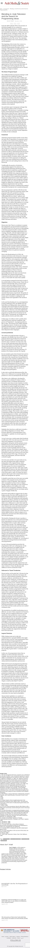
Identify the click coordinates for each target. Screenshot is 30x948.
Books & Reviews (24, 936)
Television (3, 840)
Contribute (9, 938)
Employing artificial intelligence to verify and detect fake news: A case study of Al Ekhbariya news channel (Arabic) (14, 901)
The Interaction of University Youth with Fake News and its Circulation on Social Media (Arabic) (15, 917)
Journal (6, 936)
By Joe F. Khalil (10, 21)
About (18, 938)
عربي (22, 938)
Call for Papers (12, 936)
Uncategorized (6, 8)
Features (18, 936)
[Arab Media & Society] (16, 3)
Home (1, 8)
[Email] (18, 24)
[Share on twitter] (15, 24)
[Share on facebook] (11, 24)
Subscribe (14, 938)
